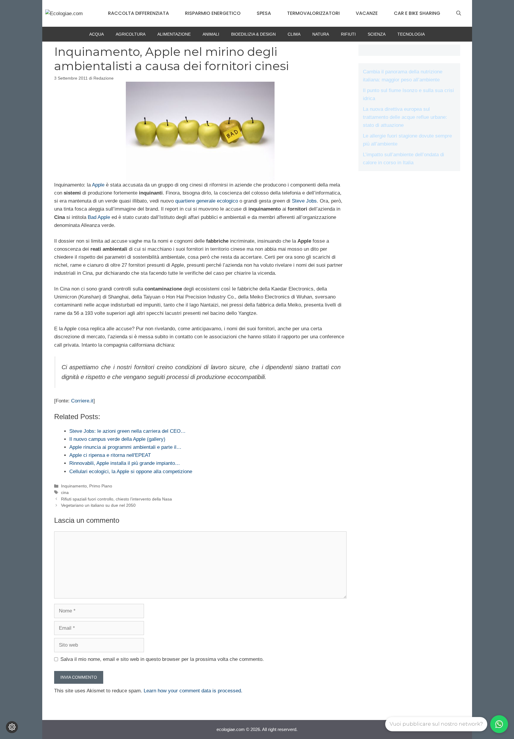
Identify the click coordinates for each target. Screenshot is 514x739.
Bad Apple (99, 217)
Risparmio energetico (213, 13)
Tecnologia (411, 34)
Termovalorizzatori (313, 13)
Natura (320, 34)
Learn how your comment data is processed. (193, 691)
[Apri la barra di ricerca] (458, 13)
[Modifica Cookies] (12, 727)
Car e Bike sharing (417, 13)
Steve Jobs (304, 201)
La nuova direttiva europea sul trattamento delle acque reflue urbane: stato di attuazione (405, 117)
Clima (294, 34)
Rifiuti (348, 34)
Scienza (377, 34)
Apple (98, 185)
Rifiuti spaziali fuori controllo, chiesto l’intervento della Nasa (116, 499)
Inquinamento (74, 486)
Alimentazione (174, 34)
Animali (211, 34)
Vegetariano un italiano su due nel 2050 (98, 505)
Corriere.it (82, 401)
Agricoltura (130, 34)
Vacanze (367, 13)
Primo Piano (100, 486)
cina (65, 492)
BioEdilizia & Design (253, 34)
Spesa (264, 13)
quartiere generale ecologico (206, 201)
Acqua (96, 34)
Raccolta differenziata (138, 13)
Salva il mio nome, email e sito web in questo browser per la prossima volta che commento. (162, 659)
